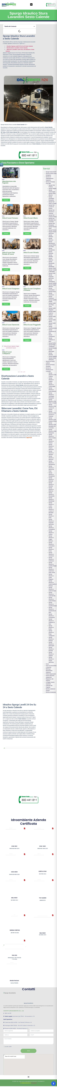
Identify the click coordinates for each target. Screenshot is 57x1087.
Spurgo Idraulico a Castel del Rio (52, 594)
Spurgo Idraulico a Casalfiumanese (53, 604)
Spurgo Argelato (53, 356)
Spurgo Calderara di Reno (52, 339)
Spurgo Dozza (52, 291)
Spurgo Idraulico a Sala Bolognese (52, 431)
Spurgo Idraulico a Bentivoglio (51, 644)
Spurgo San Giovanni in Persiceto (51, 211)
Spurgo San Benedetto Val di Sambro (52, 220)
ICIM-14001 (42, 846)
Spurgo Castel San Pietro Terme (52, 305)
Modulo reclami (14, 980)
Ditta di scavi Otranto (31, 252)
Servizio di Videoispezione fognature (49, 178)
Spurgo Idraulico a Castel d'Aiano (52, 599)
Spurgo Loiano (52, 268)
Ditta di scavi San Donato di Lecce (8, 253)
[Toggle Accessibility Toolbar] (53, 1083)
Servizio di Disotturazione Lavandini (49, 369)
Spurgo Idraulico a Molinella (51, 479)
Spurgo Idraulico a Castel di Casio (52, 589)
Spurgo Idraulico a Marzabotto (51, 494)
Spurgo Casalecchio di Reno (52, 331)
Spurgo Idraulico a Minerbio (51, 484)
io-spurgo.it (34, 1083)
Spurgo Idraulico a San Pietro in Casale (52, 401)
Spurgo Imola (52, 273)
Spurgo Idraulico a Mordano (51, 452)
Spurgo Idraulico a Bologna (51, 639)
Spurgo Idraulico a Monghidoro (52, 474)
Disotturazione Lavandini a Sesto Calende (17, 47)
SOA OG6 (14, 955)
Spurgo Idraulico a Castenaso (51, 559)
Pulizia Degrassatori (51, 674)
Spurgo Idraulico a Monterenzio (52, 462)
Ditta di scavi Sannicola (10, 325)
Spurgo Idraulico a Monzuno (51, 457)
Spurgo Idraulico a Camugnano (52, 615)
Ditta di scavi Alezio (31, 218)
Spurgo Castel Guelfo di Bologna (52, 313)
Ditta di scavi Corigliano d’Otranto (32, 289)
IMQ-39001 (14, 898)
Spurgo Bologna (53, 348)
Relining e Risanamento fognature (49, 670)
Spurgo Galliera (52, 283)
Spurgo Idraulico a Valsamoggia (52, 384)
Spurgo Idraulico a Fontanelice (51, 544)
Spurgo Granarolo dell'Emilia (51, 276)
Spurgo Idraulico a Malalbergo (51, 499)
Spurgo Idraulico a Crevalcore (51, 554)
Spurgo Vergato (52, 188)
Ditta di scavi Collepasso (7, 352)
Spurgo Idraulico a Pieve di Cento (52, 436)
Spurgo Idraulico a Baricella (51, 649)
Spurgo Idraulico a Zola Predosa (52, 374)
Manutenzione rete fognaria (9, 182)
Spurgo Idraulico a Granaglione (52, 527)
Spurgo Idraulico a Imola (51, 516)
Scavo (47, 664)
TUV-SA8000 (42, 898)
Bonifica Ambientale (51, 692)
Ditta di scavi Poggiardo (32, 325)
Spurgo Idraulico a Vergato (51, 379)
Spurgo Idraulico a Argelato (51, 654)
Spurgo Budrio (52, 343)
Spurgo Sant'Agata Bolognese (51, 198)
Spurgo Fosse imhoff (51, 171)
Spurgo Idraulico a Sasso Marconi (52, 389)
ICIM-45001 (14, 872)
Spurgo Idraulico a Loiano (51, 504)
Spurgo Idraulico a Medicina (51, 489)
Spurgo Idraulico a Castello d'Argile (52, 564)
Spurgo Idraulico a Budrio (51, 627)
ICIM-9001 (14, 846)
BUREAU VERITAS (15, 930)
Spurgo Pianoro (52, 230)
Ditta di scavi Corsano (10, 218)
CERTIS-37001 (43, 871)
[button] (31, 4)
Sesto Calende (29, 46)
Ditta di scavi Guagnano (10, 289)
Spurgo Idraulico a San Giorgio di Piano (53, 419)
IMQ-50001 (42, 933)
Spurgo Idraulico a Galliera (51, 532)
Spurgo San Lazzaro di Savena (51, 206)
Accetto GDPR (8, 1046)
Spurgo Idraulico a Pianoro (51, 441)
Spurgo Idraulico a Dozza (51, 549)
